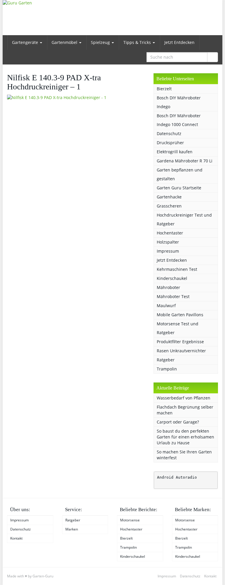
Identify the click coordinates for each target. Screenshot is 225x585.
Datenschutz (169, 133)
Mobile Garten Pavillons (180, 314)
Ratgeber (166, 360)
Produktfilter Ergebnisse (180, 341)
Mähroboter (168, 287)
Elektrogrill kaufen (174, 151)
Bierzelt (164, 88)
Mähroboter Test (173, 296)
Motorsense (130, 520)
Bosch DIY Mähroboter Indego (179, 102)
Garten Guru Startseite (179, 188)
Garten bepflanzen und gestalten (179, 174)
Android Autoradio (177, 477)
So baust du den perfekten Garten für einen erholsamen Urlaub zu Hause (185, 436)
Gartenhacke (169, 197)
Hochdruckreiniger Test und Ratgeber (184, 219)
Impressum (168, 251)
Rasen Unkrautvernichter (181, 350)
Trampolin (167, 369)
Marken (71, 529)
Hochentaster (170, 233)
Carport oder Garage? (178, 422)
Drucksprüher (170, 142)
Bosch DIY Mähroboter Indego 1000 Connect (179, 120)
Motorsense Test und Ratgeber (177, 328)
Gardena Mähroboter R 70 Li (184, 161)
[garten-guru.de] (112, 17)
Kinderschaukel (172, 278)
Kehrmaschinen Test (177, 269)
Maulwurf (166, 305)
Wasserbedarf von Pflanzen (183, 398)
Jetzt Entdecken (179, 42)
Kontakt (16, 538)
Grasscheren (169, 206)
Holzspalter (168, 242)
